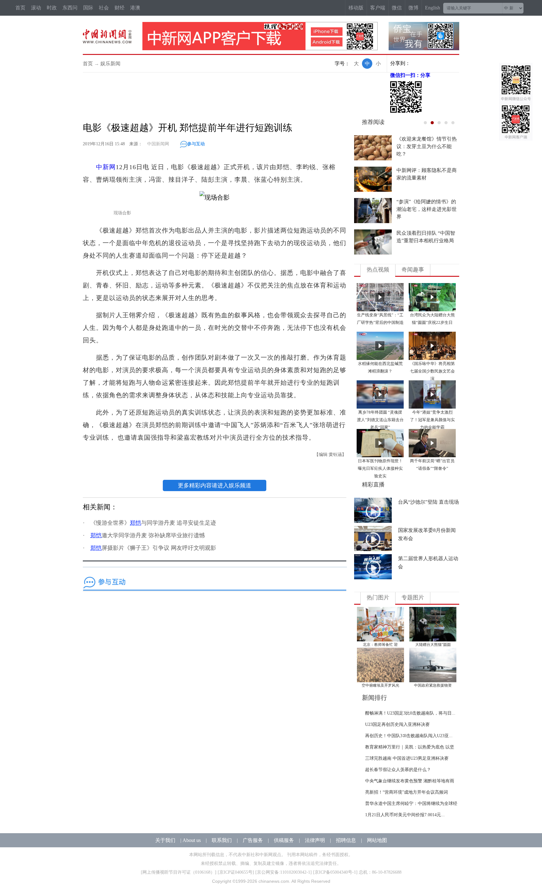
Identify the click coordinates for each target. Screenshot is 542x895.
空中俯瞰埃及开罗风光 (380, 685)
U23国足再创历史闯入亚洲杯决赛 (397, 724)
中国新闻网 (158, 144)
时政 (52, 7)
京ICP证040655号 (235, 872)
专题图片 (412, 597)
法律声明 (315, 840)
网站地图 (377, 840)
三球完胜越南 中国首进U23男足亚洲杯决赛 (407, 758)
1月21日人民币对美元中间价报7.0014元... (405, 814)
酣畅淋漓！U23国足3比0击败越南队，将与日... (410, 713)
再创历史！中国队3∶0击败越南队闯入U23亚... (409, 735)
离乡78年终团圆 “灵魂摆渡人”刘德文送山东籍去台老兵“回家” (380, 420)
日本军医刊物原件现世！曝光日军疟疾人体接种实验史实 (380, 468)
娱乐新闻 (110, 63)
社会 (104, 7)
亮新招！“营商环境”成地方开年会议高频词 (406, 792)
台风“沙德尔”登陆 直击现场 (428, 502)
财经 (119, 7)
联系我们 (222, 840)
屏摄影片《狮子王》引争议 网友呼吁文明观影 (153, 548)
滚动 (36, 7)
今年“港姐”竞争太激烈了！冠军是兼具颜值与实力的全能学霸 (432, 420)
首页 (20, 7)
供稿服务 (284, 840)
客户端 (377, 7)
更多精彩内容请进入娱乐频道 (214, 485)
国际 (88, 7)
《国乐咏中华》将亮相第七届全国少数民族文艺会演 (432, 371)
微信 (397, 7)
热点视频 (378, 269)
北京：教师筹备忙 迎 (380, 644)
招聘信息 (346, 840)
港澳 (135, 7)
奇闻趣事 (412, 269)
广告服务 (253, 840)
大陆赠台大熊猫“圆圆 (433, 644)
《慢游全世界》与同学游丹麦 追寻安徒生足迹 (153, 523)
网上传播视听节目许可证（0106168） (178, 872)
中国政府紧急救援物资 (433, 685)
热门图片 (378, 597)
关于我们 (165, 840)
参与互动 (196, 144)
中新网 (106, 166)
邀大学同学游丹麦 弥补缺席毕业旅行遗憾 (147, 535)
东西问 (69, 7)
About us (192, 840)
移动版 (356, 7)
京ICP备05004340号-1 (335, 872)
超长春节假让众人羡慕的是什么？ (398, 769)
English (432, 7)
